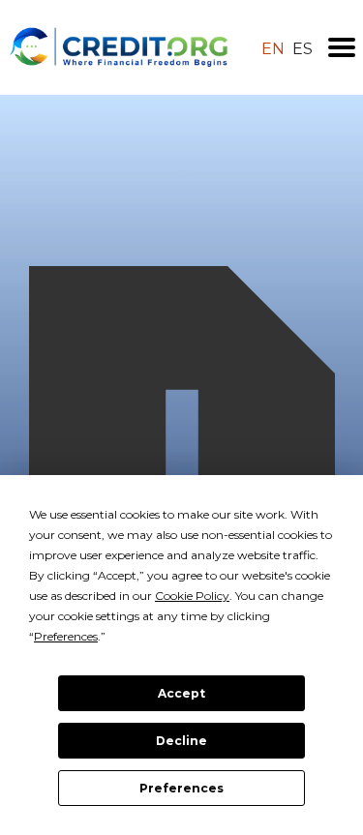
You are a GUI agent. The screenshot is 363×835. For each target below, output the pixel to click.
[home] (119, 47)
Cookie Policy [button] (192, 595)
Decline (181, 740)
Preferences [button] (66, 636)
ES (302, 49)
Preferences (181, 788)
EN (273, 49)
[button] (341, 47)
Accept (181, 693)
